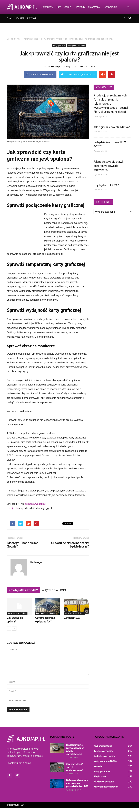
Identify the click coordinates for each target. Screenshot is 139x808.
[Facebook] (124, 18)
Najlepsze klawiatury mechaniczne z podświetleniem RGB (77, 783)
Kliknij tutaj (12, 508)
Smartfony (94, 6)
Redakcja (55, 66)
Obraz (67, 6)
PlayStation (100, 776)
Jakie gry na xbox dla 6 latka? (112, 127)
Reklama (20, 18)
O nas (9, 18)
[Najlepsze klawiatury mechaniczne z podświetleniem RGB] (57, 783)
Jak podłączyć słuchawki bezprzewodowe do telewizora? (109, 166)
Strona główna (14, 38)
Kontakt (31, 18)
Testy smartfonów (103, 750)
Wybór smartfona (103, 745)
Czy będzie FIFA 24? (106, 185)
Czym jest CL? (72, 617)
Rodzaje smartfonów (104, 756)
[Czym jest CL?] (76, 606)
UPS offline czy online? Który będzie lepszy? (70, 544)
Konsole (98, 766)
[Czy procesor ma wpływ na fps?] (47, 606)
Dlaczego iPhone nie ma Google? (22, 544)
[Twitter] (129, 18)
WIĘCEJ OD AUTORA (54, 590)
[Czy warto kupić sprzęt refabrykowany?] (57, 767)
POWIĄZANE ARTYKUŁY (23, 590)
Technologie (110, 6)
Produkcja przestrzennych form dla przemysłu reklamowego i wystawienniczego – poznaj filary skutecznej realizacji (111, 103)
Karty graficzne (59, 45)
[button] (128, 7)
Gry (58, 6)
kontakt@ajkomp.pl (17, 766)
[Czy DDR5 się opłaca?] (19, 606)
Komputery (47, 6)
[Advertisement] (69, 30)
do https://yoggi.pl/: (35, 503)
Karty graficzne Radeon (106, 786)
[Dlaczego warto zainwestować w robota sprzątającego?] (57, 748)
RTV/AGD (79, 6)
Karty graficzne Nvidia (76, 45)
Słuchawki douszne (104, 781)
